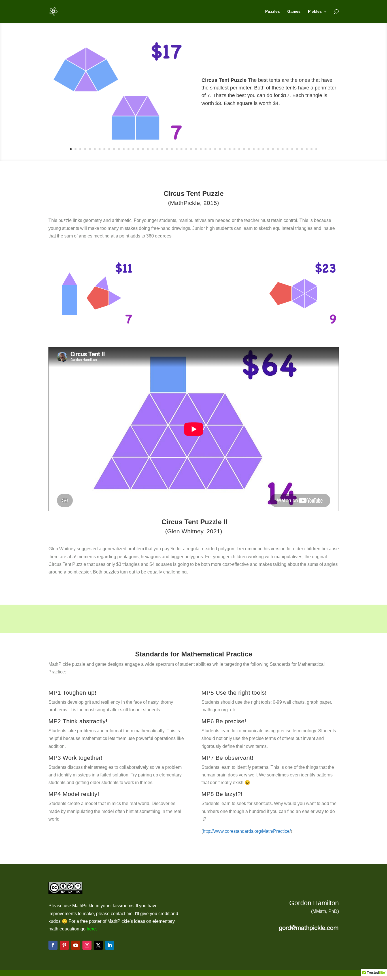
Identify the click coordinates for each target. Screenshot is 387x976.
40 (259, 149)
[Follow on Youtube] (75, 945)
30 (210, 149)
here (91, 928)
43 (273, 149)
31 (215, 149)
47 (292, 149)
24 (181, 149)
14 (133, 149)
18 (153, 149)
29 (206, 149)
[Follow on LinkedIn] (109, 945)
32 (220, 149)
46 (287, 149)
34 (230, 149)
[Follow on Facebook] (53, 945)
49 (302, 149)
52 (316, 149)
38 (249, 149)
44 (278, 149)
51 (311, 149)
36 (239, 149)
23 (177, 149)
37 (244, 149)
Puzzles (272, 11)
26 (191, 149)
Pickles (315, 11)
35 (234, 149)
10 (114, 149)
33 (225, 149)
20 (162, 149)
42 (268, 149)
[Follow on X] (98, 945)
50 (307, 149)
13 (128, 149)
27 (196, 149)
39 (254, 149)
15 (138, 149)
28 (201, 149)
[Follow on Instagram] (87, 945)
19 (157, 149)
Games (294, 11)
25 (186, 149)
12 (124, 149)
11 (119, 149)
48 (297, 149)
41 (263, 149)
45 (283, 149)
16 (143, 149)
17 (148, 149)
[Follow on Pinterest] (64, 945)
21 (167, 149)
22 (172, 149)
